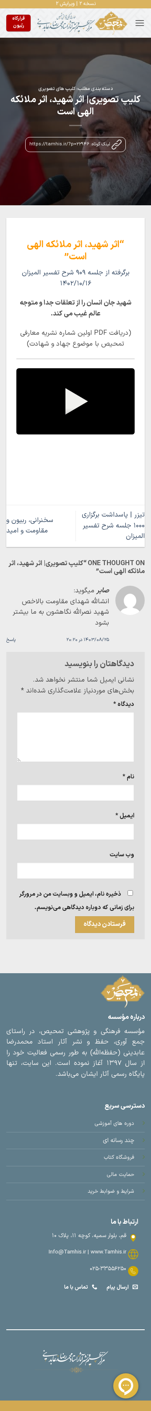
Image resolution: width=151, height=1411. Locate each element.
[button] (140, 23)
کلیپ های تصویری (57, 89)
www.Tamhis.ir (108, 1252)
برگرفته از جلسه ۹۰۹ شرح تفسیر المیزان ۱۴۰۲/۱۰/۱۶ (76, 278)
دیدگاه (123, 704)
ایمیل (124, 815)
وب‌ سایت (121, 854)
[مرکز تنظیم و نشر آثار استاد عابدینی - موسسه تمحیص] (82, 23)
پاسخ (11, 639)
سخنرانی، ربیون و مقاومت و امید (29, 525)
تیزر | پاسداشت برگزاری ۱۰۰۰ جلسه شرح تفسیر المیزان (113, 525)
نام (128, 777)
